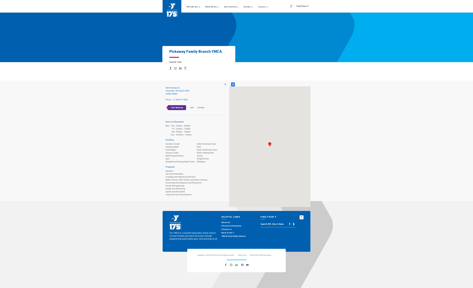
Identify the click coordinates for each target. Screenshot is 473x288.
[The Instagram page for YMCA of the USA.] (231, 265)
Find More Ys (225, 84)
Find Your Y (302, 6)
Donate (201, 108)
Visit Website (177, 107)
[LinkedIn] (236, 265)
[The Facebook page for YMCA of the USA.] (225, 265)
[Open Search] (291, 6)
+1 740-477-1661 (180, 100)
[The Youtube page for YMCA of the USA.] (247, 265)
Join (192, 108)
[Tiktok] (242, 265)
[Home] (175, 222)
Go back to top (302, 217)
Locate (233, 84)
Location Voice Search (290, 224)
